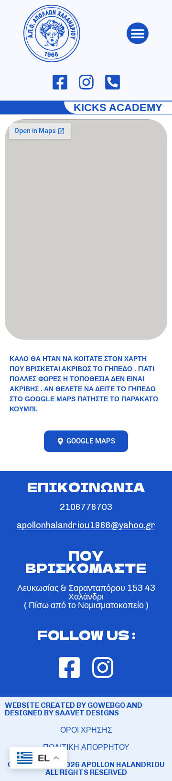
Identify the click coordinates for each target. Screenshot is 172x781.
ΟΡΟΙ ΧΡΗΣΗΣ (86, 730)
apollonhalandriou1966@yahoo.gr (86, 525)
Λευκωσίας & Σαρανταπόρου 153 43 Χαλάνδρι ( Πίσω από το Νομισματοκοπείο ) (86, 597)
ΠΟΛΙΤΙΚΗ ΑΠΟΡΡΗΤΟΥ (86, 747)
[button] (138, 33)
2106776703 (86, 507)
